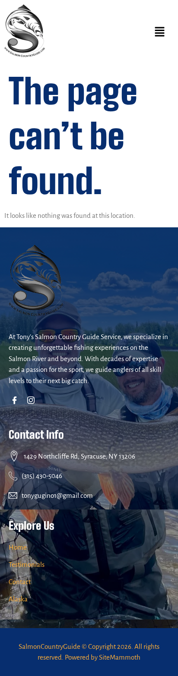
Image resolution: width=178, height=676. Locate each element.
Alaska (18, 599)
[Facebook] (16, 401)
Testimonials (26, 564)
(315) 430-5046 (42, 475)
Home (18, 547)
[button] (159, 32)
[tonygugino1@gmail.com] (13, 495)
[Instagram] (32, 401)
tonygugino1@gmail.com (57, 495)
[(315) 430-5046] (13, 476)
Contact (20, 581)
